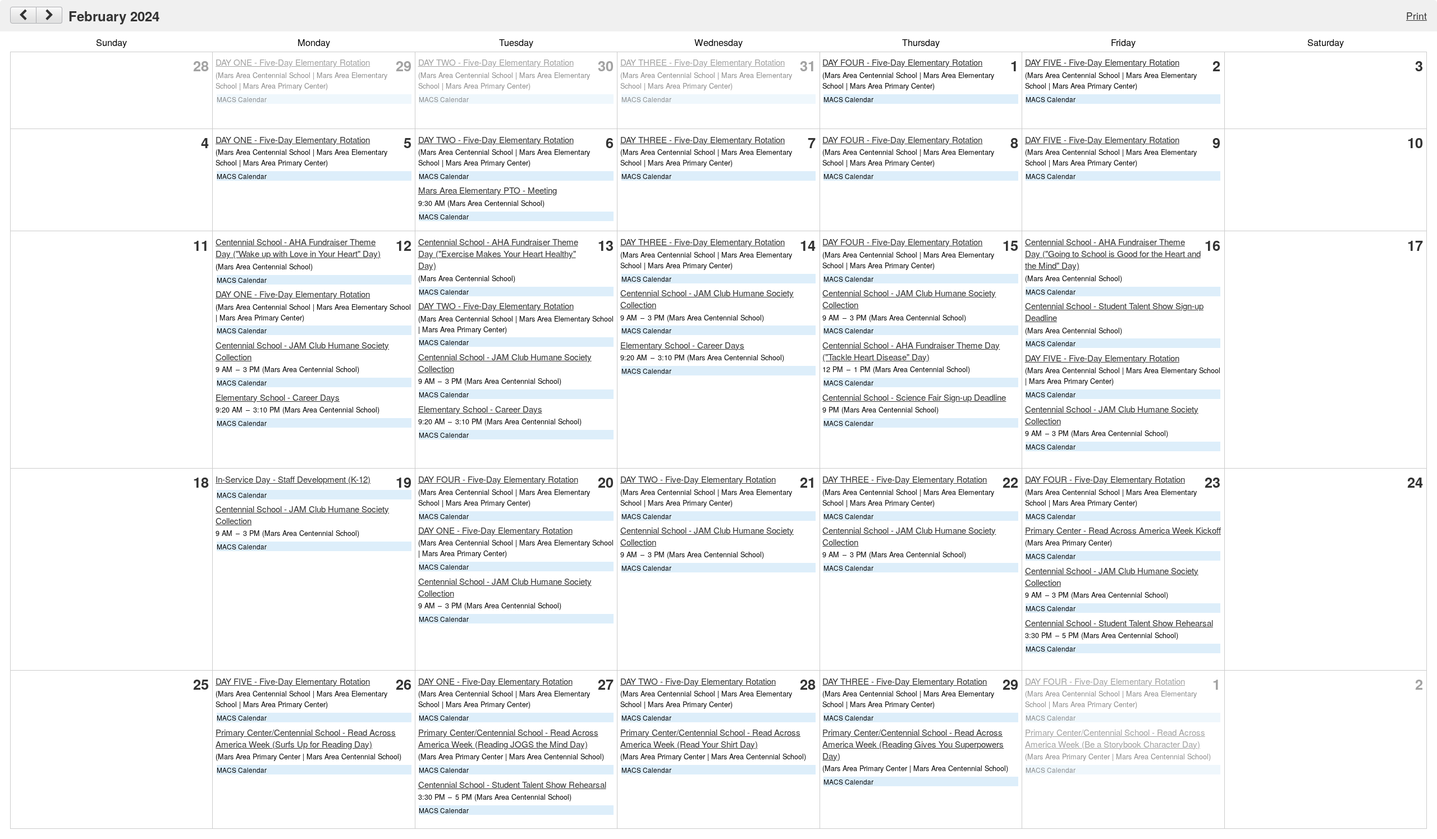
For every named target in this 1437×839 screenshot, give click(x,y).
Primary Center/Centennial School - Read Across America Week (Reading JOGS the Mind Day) (508, 738)
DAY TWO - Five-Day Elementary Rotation (496, 62)
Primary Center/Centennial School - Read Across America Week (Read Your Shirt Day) (710, 738)
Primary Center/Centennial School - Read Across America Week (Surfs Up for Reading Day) (306, 738)
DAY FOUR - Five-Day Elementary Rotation (902, 62)
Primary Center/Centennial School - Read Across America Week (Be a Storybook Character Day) (1115, 738)
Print (1416, 15)
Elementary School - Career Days (278, 397)
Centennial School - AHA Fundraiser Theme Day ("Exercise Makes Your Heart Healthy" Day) (498, 253)
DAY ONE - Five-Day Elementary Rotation (293, 62)
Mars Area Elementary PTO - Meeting (487, 190)
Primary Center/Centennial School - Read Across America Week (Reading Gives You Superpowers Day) (913, 744)
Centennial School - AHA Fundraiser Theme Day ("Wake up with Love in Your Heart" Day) (298, 247)
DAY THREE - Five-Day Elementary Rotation (702, 62)
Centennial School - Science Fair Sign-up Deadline (914, 397)
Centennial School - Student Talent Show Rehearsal (1119, 623)
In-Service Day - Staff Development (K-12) (293, 479)
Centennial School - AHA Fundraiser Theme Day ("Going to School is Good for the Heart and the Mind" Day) (1113, 253)
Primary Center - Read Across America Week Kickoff (1123, 530)
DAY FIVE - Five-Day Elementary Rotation (1102, 62)
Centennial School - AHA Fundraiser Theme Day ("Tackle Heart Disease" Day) (911, 351)
